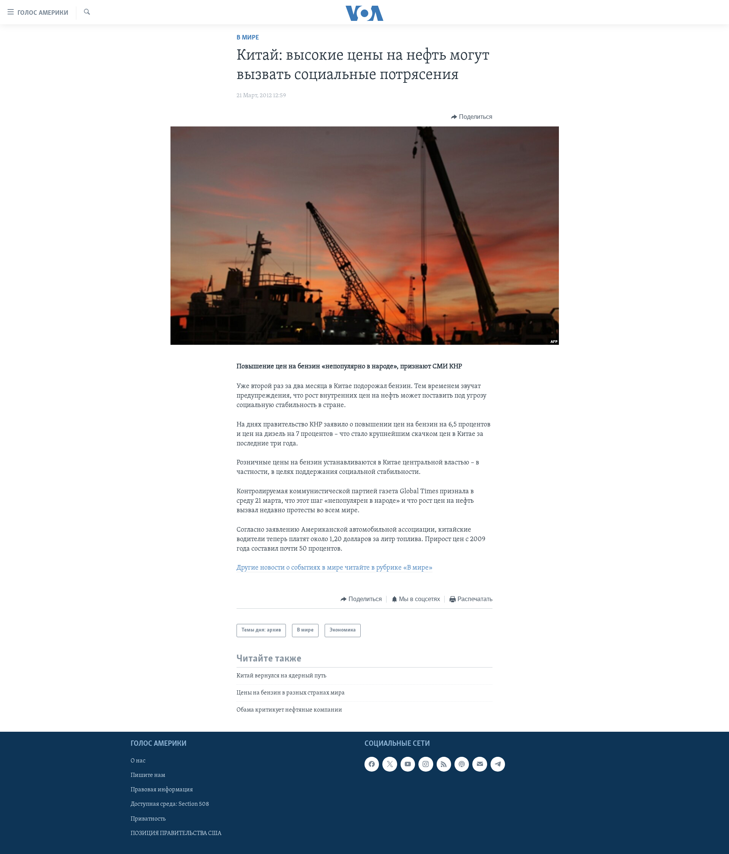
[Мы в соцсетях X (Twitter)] (389, 764)
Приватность (148, 819)
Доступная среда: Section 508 (170, 804)
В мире (248, 38)
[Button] (471, 117)
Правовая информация (162, 790)
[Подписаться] (479, 764)
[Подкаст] (461, 764)
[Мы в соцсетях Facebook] (371, 764)
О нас (138, 761)
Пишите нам (148, 775)
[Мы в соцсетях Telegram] (498, 764)
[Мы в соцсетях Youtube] (408, 764)
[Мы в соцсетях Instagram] (425, 764)
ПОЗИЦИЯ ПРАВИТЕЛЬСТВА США (176, 833)
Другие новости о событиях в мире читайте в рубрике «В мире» (334, 568)
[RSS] (444, 764)
